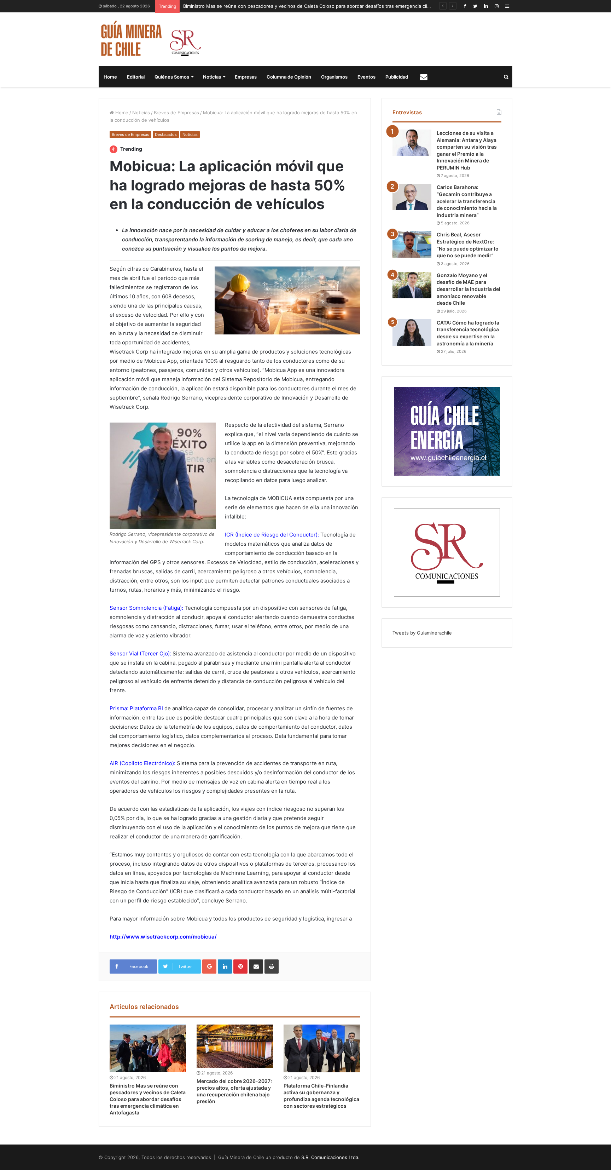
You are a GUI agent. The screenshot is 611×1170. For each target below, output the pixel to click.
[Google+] (209, 966)
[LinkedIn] (486, 6)
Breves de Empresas (176, 112)
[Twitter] (475, 6)
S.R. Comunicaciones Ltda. (330, 1157)
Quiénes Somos (172, 77)
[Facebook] (464, 6)
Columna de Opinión (289, 77)
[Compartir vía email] (256, 966)
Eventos (366, 77)
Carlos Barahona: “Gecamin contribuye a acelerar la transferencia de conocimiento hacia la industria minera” (467, 201)
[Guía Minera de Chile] (150, 39)
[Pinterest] (240, 966)
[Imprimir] (271, 966)
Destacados (166, 134)
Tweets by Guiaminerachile (422, 633)
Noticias (212, 77)
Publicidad (396, 77)
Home (110, 77)
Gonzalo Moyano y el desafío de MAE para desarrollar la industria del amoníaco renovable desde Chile (468, 289)
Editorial (136, 77)
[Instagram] (496, 6)
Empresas (246, 77)
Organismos (334, 77)
